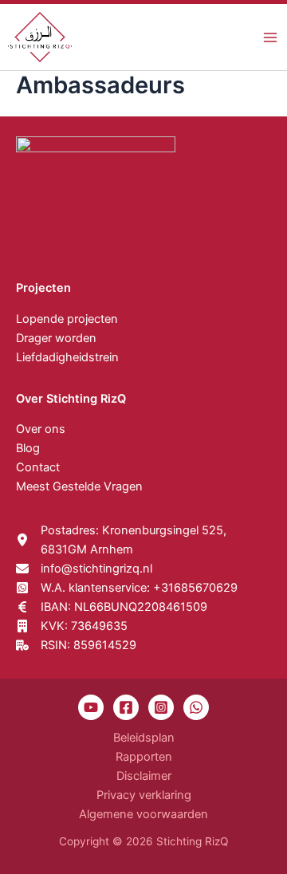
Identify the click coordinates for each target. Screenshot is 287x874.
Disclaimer (143, 776)
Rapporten (144, 757)
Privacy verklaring (143, 795)
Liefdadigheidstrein (67, 357)
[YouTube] (91, 707)
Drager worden (56, 338)
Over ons (40, 429)
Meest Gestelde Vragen (79, 486)
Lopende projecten (67, 319)
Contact (38, 467)
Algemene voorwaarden (143, 814)
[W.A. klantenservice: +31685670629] (127, 587)
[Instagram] (161, 707)
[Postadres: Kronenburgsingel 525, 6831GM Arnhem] (143, 540)
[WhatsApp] (196, 707)
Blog (28, 448)
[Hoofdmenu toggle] (270, 37)
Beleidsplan (144, 737)
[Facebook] (126, 707)
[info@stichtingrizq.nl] (84, 568)
